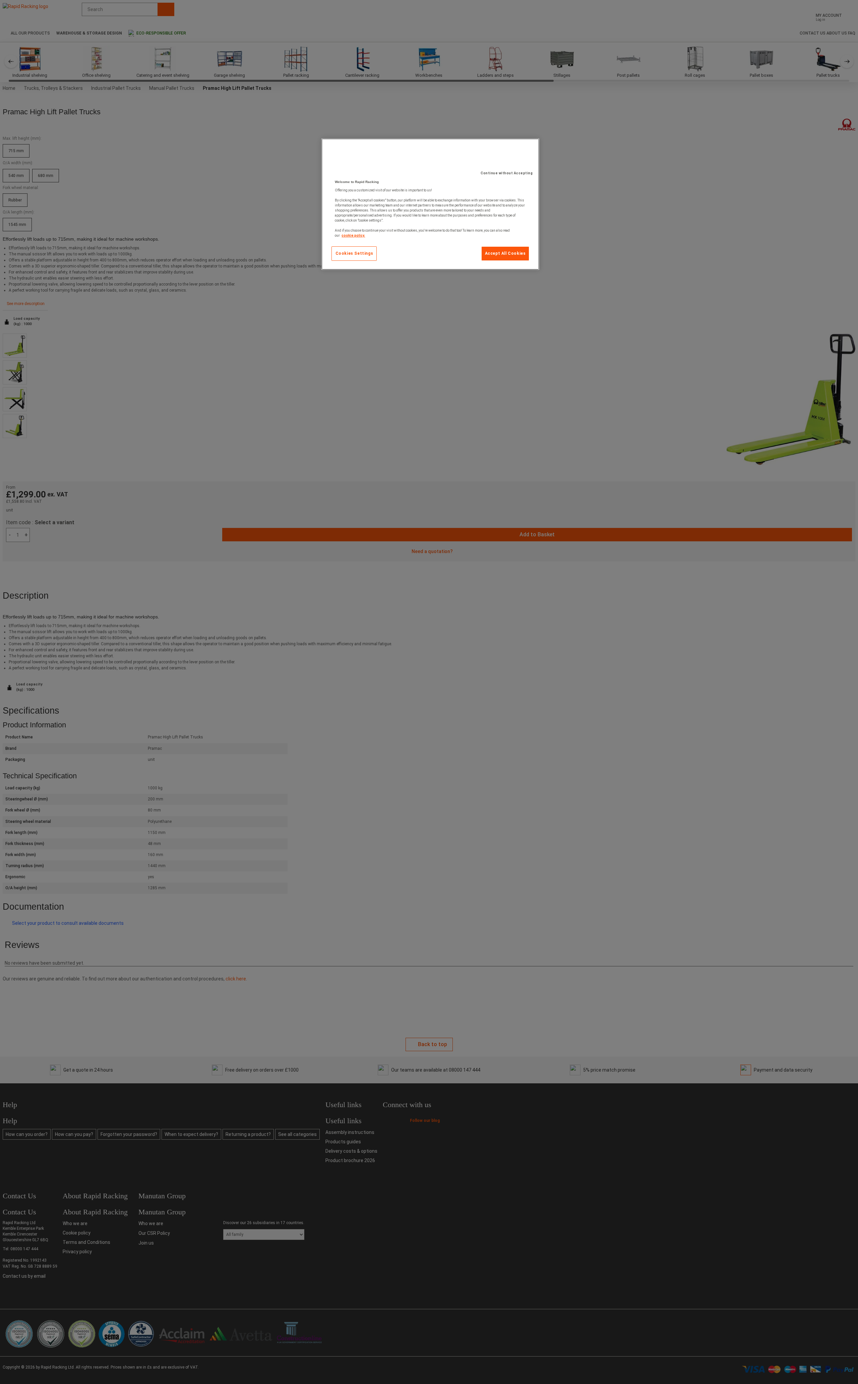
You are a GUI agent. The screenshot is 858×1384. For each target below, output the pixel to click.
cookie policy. (353, 235)
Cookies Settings (354, 253)
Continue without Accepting (507, 173)
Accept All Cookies (505, 253)
